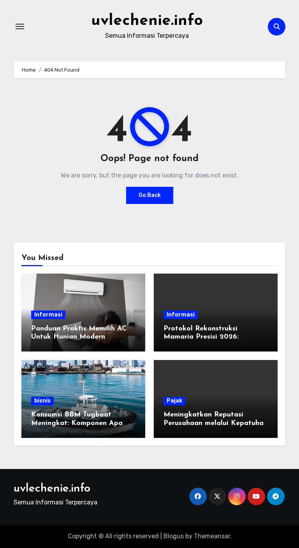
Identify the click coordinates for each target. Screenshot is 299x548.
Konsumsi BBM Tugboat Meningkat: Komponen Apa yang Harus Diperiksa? (77, 423)
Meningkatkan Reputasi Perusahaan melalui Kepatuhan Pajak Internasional (215, 423)
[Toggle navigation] (20, 26)
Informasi (48, 314)
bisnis (42, 400)
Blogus (174, 536)
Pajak (174, 400)
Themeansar (212, 536)
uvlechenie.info (147, 21)
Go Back (150, 195)
